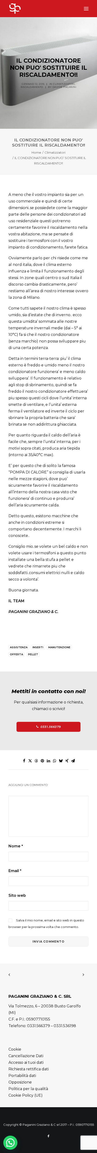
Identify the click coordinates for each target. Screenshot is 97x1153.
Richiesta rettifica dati (28, 1069)
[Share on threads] (36, 761)
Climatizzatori (64, 83)
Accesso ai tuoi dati (26, 1062)
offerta (16, 654)
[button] (86, 8)
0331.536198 (65, 1026)
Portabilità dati (22, 1075)
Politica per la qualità (28, 1089)
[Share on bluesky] (61, 761)
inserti (37, 647)
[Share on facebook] (24, 761)
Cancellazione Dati (25, 1056)
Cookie (14, 1049)
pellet (33, 654)
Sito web (17, 895)
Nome (15, 846)
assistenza (19, 647)
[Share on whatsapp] (54, 761)
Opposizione (20, 1082)
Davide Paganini (65, 87)
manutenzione (59, 647)
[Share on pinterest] (42, 761)
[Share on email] (73, 761)
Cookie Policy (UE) (25, 1095)
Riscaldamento (32, 87)
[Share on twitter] (30, 761)
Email (14, 871)
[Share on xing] (67, 761)
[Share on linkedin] (48, 761)
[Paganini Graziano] (24, 8)
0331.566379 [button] (50, 727)
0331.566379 (38, 1026)
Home (36, 152)
